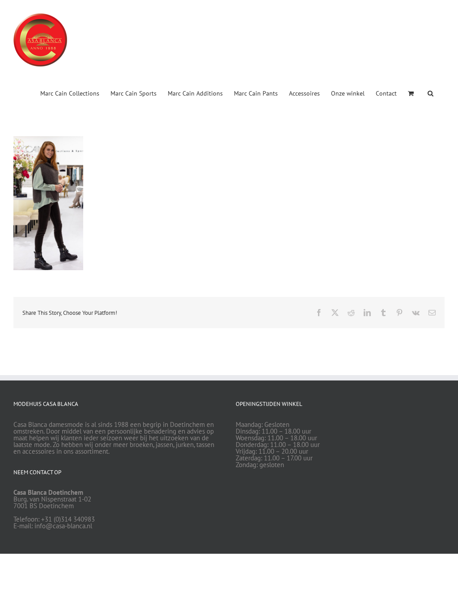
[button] (430, 92)
